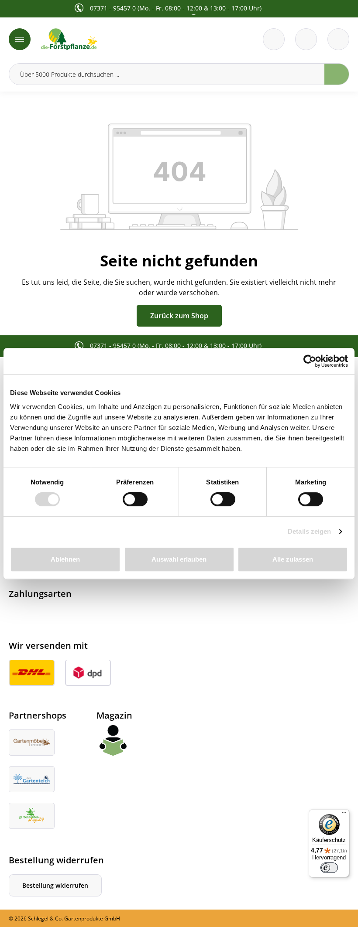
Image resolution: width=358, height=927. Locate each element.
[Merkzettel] (274, 39)
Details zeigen (309, 531)
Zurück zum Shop (179, 315)
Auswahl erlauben (179, 559)
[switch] (135, 499)
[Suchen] (336, 74)
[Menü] (20, 39)
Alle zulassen (292, 559)
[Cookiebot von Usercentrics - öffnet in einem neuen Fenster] (310, 361)
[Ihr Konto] (338, 39)
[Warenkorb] (306, 39)
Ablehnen (65, 559)
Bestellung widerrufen (55, 885)
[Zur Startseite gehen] (107, 39)
